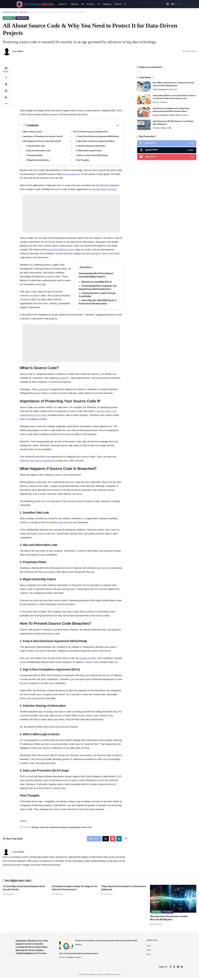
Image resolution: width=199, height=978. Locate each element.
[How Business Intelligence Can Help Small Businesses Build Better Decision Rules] (144, 112)
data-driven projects (58, 827)
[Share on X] (6, 84)
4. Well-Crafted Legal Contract (89, 150)
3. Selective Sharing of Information (91, 146)
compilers (64, 378)
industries (43, 389)
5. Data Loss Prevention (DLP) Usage (92, 155)
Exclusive (22, 18)
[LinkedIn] (181, 967)
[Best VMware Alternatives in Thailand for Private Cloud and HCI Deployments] (144, 86)
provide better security (104, 189)
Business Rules (174, 115)
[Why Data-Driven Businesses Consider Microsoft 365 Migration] (173, 899)
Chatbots (78, 944)
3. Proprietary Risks (34, 155)
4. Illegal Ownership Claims (37, 160)
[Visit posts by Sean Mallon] (6, 851)
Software (164, 128)
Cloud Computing (159, 89)
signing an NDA (87, 658)
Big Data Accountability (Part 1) (96, 282)
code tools (44, 827)
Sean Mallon (17, 51)
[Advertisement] (71, 85)
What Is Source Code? (32, 132)
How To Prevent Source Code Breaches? (90, 132)
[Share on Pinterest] (6, 91)
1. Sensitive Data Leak (35, 146)
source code (86, 827)
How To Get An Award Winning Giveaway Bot (78, 953)
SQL (170, 128)
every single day (71, 174)
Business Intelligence (161, 115)
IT (176, 89)
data (60, 522)
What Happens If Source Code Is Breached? (42, 141)
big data (35, 827)
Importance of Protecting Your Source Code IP (43, 136)
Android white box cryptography (37, 460)
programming (74, 827)
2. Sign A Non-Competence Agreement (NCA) (95, 141)
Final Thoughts (82, 160)
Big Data (9, 18)
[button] (125, 4)
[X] (166, 150)
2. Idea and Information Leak (38, 150)
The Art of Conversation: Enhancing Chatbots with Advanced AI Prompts (106, 940)
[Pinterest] (166, 157)
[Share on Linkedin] (6, 97)
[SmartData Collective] (35, 4)
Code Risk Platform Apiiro (61, 249)
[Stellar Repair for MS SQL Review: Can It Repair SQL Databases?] (144, 125)
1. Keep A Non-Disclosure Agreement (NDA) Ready (97, 136)
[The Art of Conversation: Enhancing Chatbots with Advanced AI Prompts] (66, 944)
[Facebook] (166, 143)
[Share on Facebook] (6, 78)
